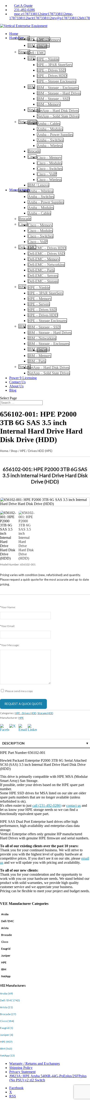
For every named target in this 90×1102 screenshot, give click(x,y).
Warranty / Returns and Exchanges (34, 1063)
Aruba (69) (6, 993)
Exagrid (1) (6, 1028)
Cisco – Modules (49, 163)
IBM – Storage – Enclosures (57, 88)
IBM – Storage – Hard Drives (59, 93)
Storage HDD (45, 713)
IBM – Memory (48, 104)
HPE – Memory (48, 40)
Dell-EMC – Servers (43, 276)
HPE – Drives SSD (51, 70)
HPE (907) (6, 1041)
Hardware (16, 38)
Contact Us (17, 382)
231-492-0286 (24, 10)
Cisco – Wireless (49, 180)
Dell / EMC (36, 53)
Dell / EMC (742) (10, 1000)
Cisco (32, 157)
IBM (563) (6, 1048)
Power (42, 46)
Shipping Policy (21, 1068)
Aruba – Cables (48, 123)
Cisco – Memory (49, 157)
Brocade (34, 151)
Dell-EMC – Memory (44, 259)
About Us (16, 386)
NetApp (5, 976)
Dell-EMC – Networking (46, 265)
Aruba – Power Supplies (55, 134)
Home (13, 34)
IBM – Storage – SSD (53, 99)
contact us (73, 805)
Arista (5, 928)
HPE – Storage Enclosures (56, 81)
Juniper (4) (6, 1035)
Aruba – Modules (50, 129)
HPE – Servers (39, 304)
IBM (31, 87)
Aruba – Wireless (49, 146)
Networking (27, 122)
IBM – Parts (37, 361)
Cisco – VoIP (47, 174)
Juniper (5, 955)
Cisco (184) (7, 1021)
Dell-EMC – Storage (43, 281)
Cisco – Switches (49, 168)
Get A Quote (23, 6)
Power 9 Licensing (23, 378)
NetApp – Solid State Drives (58, 116)
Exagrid (5, 948)
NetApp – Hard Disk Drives (57, 111)
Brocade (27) (8, 1014)
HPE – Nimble (48, 59)
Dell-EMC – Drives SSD (46, 254)
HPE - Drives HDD (25, 713)
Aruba (32, 123)
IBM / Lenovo (38, 185)
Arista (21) (6, 1007)
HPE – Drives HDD (52, 76)
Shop (14, 451)
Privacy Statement (22, 1072)
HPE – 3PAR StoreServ (54, 65)
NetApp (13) (7, 1055)
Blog (12, 390)
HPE (31, 58)
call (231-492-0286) (46, 805)
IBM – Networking (42, 338)
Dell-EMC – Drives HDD (47, 248)
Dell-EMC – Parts (41, 270)
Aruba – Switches (50, 140)
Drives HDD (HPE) (40, 451)
